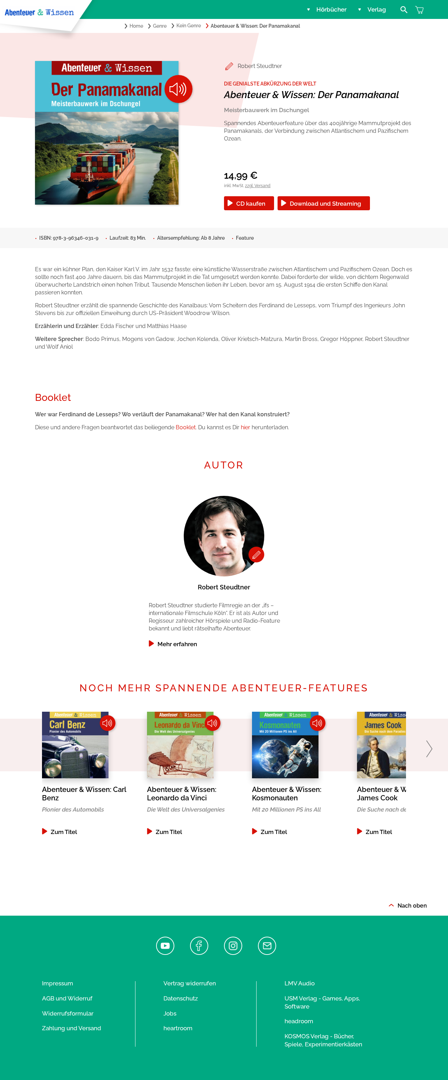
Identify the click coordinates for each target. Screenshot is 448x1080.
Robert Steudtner (260, 66)
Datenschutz (180, 998)
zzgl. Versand (258, 185)
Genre (160, 26)
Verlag (377, 9)
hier (245, 427)
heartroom (177, 1028)
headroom (299, 1021)
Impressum (57, 983)
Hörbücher (331, 9)
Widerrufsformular (67, 1013)
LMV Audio (300, 983)
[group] (224, 570)
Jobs (169, 1013)
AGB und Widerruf (67, 998)
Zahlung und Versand (71, 1028)
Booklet (186, 427)
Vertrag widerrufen (189, 983)
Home (136, 26)
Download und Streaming (325, 203)
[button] (429, 749)
